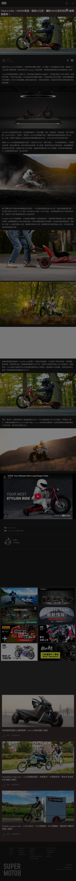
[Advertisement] (38, 26)
